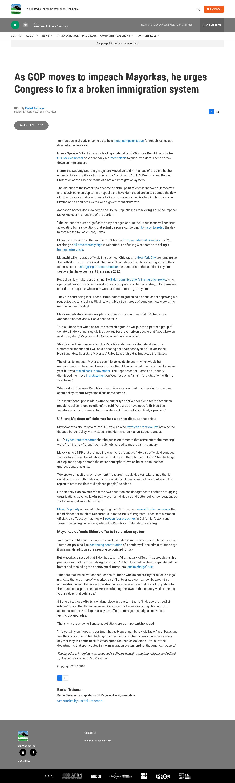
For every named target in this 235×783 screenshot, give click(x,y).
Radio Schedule (68, 35)
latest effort (118, 158)
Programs (89, 35)
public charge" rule (140, 567)
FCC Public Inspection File (98, 740)
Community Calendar (115, 35)
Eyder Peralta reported (81, 440)
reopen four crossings (120, 518)
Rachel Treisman (34, 108)
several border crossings (153, 509)
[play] (15, 25)
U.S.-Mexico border (70, 158)
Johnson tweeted (152, 227)
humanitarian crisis (70, 249)
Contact (17, 35)
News (46, 35)
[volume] (25, 25)
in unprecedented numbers (141, 240)
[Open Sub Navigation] (37, 35)
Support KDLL (146, 35)
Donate (215, 9)
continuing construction (105, 545)
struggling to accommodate (99, 267)
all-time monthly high (88, 245)
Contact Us (90, 733)
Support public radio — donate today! (117, 43)
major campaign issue (129, 140)
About (30, 35)
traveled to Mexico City (142, 427)
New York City (146, 257)
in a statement (96, 375)
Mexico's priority (68, 509)
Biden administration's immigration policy (138, 279)
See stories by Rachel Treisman (79, 701)
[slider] (30, 25)
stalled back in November (93, 371)
